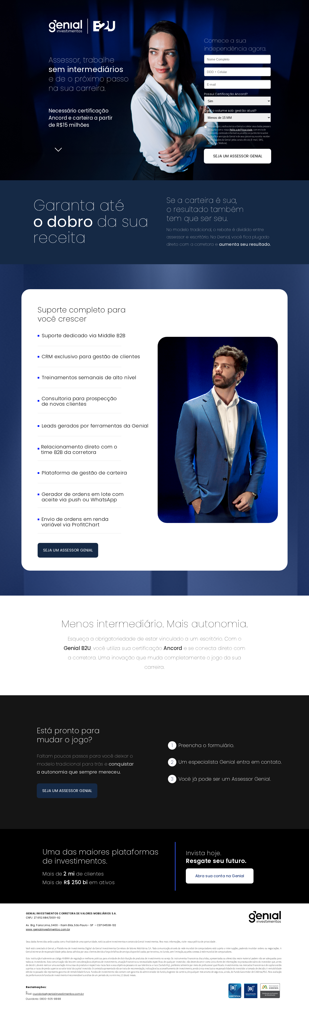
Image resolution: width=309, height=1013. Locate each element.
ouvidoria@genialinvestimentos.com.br (58, 994)
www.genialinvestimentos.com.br (48, 929)
